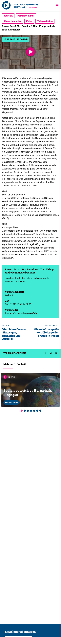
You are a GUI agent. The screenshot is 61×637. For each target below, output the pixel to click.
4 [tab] (30, 410)
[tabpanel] (30, 390)
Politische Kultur (25, 15)
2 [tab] (24, 410)
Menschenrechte (12, 21)
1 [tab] (21, 410)
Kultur (29, 21)
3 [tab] (27, 410)
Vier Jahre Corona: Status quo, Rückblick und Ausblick (14, 334)
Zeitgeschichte (45, 21)
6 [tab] (36, 410)
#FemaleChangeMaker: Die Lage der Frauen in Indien (46, 332)
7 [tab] (39, 410)
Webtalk (8, 15)
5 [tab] (33, 410)
